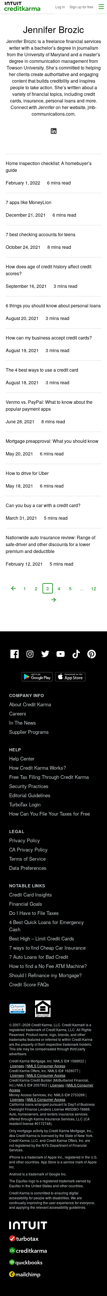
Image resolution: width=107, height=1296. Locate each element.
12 (95, 589)
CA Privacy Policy (28, 849)
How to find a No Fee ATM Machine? (48, 965)
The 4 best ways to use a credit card (42, 369)
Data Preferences (28, 867)
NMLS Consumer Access (46, 1065)
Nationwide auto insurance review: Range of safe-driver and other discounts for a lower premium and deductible (50, 544)
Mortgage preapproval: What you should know (52, 441)
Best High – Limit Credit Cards (41, 938)
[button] (101, 6)
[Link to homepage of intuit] (53, 1225)
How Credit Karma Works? (37, 767)
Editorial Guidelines (30, 795)
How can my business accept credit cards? (49, 337)
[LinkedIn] (53, 130)
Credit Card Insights (30, 894)
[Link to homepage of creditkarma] (53, 1250)
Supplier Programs (29, 731)
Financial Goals (25, 903)
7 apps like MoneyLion (28, 202)
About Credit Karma (30, 704)
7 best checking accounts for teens (40, 234)
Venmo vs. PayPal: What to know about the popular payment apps (49, 405)
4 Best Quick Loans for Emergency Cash (46, 925)
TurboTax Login (25, 804)
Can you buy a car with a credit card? (43, 505)
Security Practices (29, 785)
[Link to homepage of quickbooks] (53, 1262)
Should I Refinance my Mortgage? (45, 975)
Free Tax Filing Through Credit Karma (49, 776)
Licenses (17, 1065)
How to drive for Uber (27, 473)
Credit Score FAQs (29, 984)
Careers (17, 713)
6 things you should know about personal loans (53, 305)
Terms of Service (27, 858)
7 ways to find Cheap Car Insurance (47, 947)
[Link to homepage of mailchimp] (53, 1274)
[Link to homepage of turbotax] (53, 1238)
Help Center (22, 758)
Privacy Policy (24, 840)
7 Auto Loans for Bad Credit (38, 956)
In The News (22, 722)
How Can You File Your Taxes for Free (49, 813)
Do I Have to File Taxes (34, 912)
